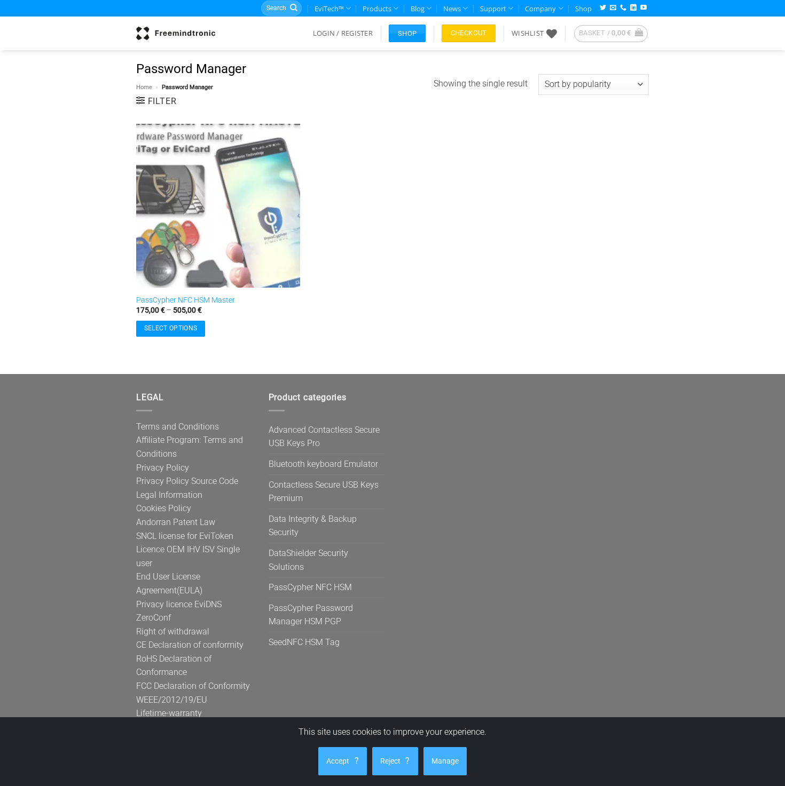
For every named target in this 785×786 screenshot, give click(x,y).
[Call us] (623, 8)
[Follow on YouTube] (643, 8)
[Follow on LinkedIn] (633, 8)
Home (144, 87)
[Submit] (294, 9)
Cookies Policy (163, 508)
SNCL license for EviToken (184, 536)
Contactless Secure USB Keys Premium (324, 492)
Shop (583, 8)
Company (540, 8)
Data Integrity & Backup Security (313, 526)
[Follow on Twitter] (603, 8)
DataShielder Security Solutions (308, 560)
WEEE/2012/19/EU (171, 700)
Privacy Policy (162, 468)
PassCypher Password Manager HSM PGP (311, 615)
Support (493, 8)
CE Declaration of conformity (190, 645)
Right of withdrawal (172, 631)
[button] (343, 33)
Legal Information (169, 495)
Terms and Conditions (177, 427)
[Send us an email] (613, 8)
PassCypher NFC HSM (310, 587)
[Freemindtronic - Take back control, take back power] (175, 33)
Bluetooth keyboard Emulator (323, 464)
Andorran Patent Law (175, 522)
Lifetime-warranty (169, 713)
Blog (418, 8)
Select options (171, 328)
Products (377, 8)
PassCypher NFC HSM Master (185, 300)
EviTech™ (329, 8)
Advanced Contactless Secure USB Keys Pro (324, 437)
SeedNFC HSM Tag (304, 642)
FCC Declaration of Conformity (193, 686)
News (452, 8)
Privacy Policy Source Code (187, 481)
